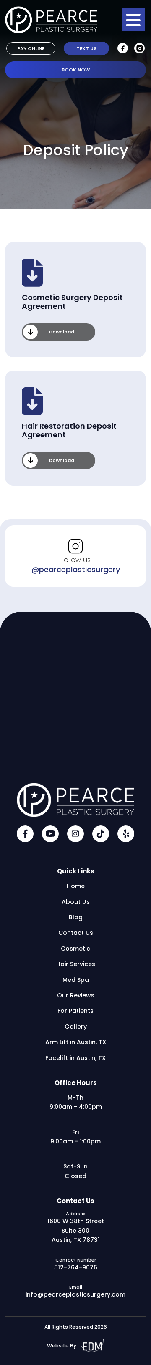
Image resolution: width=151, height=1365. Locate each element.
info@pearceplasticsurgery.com (75, 1294)
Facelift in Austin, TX (75, 1058)
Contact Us (75, 933)
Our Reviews (75, 995)
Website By (61, 1345)
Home (76, 886)
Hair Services (75, 964)
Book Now (76, 69)
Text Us (86, 48)
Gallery (76, 1026)
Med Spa (75, 980)
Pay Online (30, 48)
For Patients (75, 1011)
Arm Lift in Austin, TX (75, 1042)
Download (61, 331)
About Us (76, 902)
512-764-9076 (75, 1267)
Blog (76, 917)
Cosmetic (75, 948)
